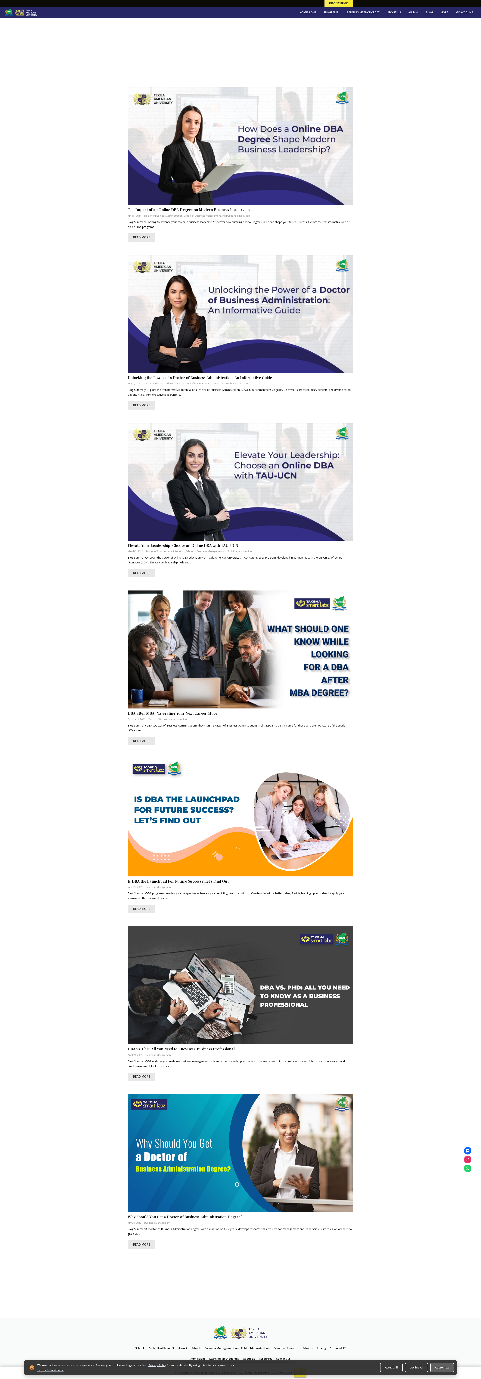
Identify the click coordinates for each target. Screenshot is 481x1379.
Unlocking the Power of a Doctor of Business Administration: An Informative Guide (200, 377)
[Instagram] (467, 1159)
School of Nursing (314, 1348)
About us (249, 1358)
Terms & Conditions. (50, 1370)
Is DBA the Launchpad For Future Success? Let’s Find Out (178, 881)
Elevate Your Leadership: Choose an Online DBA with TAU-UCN (183, 545)
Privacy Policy (157, 1365)
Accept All (391, 1367)
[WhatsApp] (467, 1168)
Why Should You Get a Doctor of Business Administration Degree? (185, 1216)
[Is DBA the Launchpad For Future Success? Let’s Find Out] (240, 817)
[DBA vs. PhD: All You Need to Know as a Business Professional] (240, 985)
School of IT (338, 1348)
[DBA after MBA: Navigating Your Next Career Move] (240, 649)
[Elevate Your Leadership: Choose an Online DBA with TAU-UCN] (240, 482)
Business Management (159, 887)
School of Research (286, 1348)
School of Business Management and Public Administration (217, 215)
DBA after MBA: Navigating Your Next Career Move (172, 713)
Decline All (416, 1367)
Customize (442, 1367)
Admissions (198, 1358)
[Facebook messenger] (467, 1150)
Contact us (283, 1358)
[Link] (21, 12)
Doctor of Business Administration (163, 215)
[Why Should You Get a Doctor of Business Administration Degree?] (240, 1153)
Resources (265, 1358)
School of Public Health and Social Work (161, 1348)
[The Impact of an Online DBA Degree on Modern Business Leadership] (240, 146)
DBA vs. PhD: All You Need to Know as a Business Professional (181, 1048)
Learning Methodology (224, 1358)
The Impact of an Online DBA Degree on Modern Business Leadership (189, 209)
